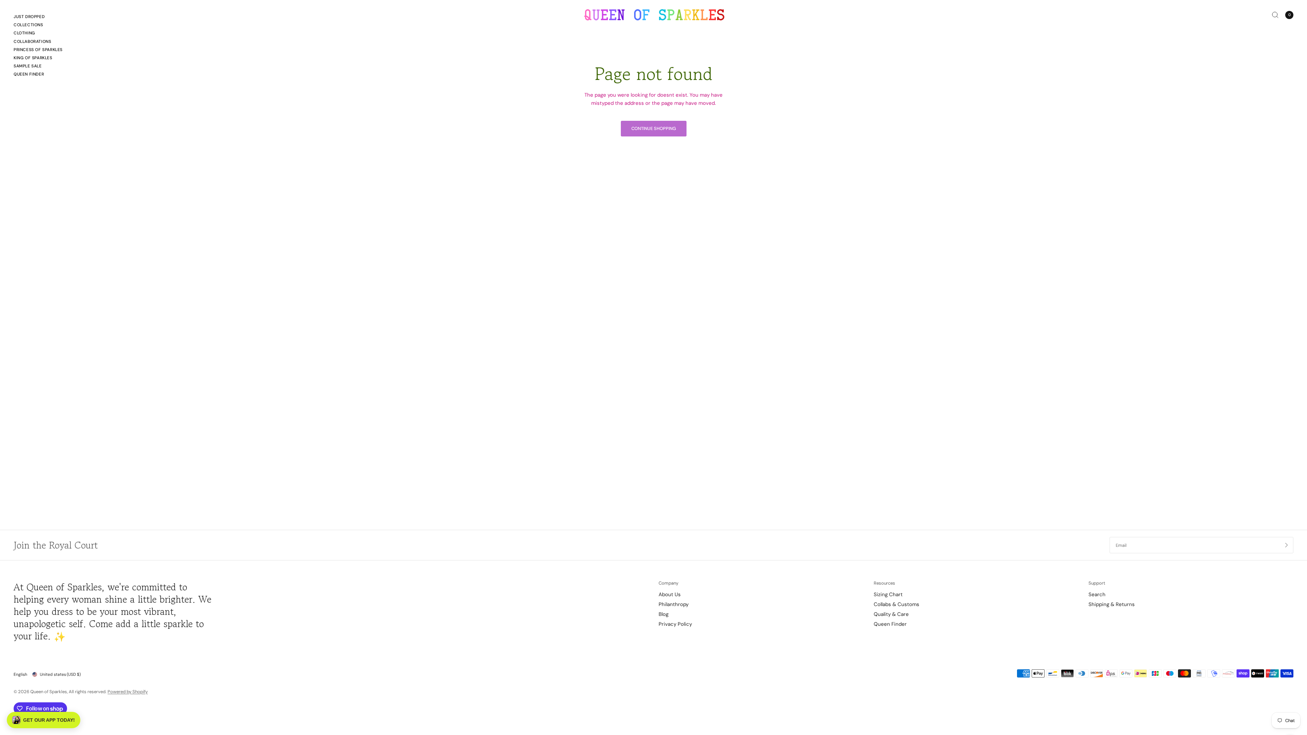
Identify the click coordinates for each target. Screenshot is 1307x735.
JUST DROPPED (29, 16)
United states (60, 674)
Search (1097, 594)
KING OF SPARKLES (33, 58)
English (20, 674)
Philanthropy (674, 604)
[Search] (1275, 15)
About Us (670, 594)
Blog (663, 614)
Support (1096, 583)
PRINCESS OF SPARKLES (38, 49)
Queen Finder (29, 74)
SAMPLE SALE (28, 66)
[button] (43, 720)
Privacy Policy (675, 624)
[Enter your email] (1286, 545)
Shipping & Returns (1111, 604)
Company (668, 583)
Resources (884, 583)
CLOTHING (24, 33)
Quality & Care (891, 614)
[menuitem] (38, 18)
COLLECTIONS (28, 25)
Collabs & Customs (896, 604)
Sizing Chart (888, 594)
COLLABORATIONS (32, 41)
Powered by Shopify (128, 692)
